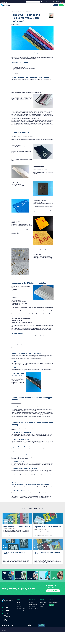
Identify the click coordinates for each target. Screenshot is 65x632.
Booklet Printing (19, 606)
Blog (12, 11)
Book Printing (19, 604)
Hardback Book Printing (20, 610)
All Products (22, 5)
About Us (42, 1)
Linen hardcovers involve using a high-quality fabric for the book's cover (22, 83)
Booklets (31, 5)
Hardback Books (41, 5)
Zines (27, 5)
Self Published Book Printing (21, 608)
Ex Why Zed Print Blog (43, 602)
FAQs (54, 1)
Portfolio (46, 1)
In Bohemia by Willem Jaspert (16, 217)
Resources (50, 1)
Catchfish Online (4, 630)
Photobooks (36, 5)
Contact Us (58, 1)
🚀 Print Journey (48, 5)
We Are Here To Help (32, 606)
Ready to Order (31, 610)
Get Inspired (31, 602)
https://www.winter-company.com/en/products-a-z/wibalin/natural (21, 318)
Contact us (41, 608)
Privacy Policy (42, 615)
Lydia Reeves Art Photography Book (38, 166)
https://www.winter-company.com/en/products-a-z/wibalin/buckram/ (22, 322)
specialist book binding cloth (25, 98)
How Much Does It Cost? (33, 604)
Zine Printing (18, 602)
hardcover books (22, 79)
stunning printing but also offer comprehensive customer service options (33, 114)
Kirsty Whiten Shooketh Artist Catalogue (39, 200)
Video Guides (42, 604)
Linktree (41, 610)
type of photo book (40, 112)
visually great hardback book (37, 325)
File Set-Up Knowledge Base (33, 608)
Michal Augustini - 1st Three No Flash (17, 182)
